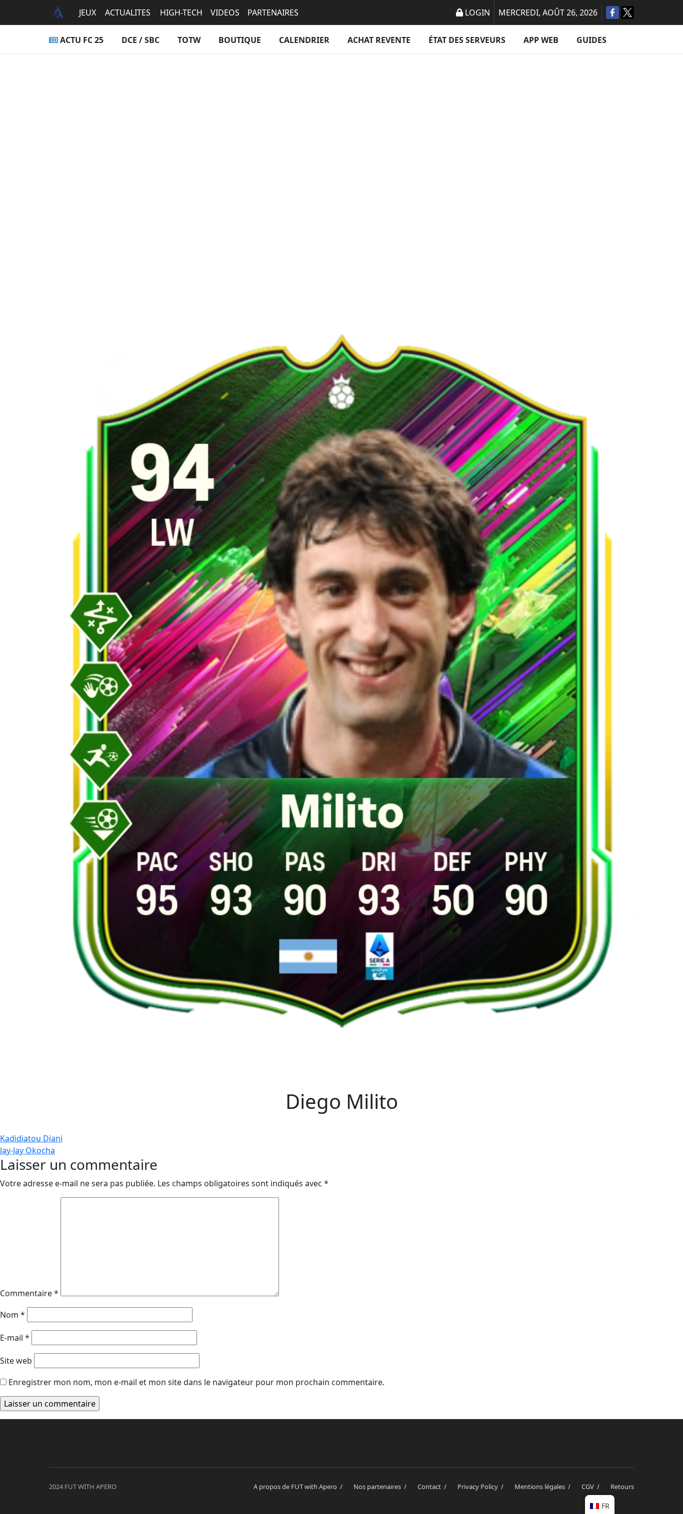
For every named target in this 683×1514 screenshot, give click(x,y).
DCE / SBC (141, 39)
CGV (592, 1486)
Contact (434, 1486)
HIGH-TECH (181, 12)
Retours (622, 1486)
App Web (541, 39)
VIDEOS (225, 12)
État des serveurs (467, 39)
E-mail (15, 1337)
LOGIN (477, 12)
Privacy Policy (482, 1486)
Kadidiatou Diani (31, 1138)
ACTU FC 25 (82, 39)
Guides (591, 39)
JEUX (87, 12)
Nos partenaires (382, 1486)
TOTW (189, 39)
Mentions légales (544, 1486)
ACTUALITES (127, 12)
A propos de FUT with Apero (300, 1486)
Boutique (239, 39)
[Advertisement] (342, 153)
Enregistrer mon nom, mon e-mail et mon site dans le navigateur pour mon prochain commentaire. (196, 1382)
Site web (16, 1360)
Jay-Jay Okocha (27, 1150)
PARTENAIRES (273, 12)
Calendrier (304, 39)
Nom (12, 1314)
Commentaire (29, 1293)
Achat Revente (379, 39)
